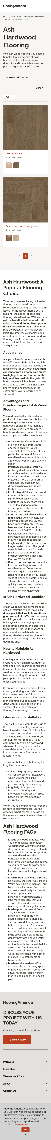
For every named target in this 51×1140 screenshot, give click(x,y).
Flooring (26, 16)
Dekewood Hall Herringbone (21, 226)
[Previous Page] (19, 256)
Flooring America (10, 16)
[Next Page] (31, 256)
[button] (11, 97)
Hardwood (39, 16)
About (6, 1083)
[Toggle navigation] (45, 6)
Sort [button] (38, 87)
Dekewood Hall (14, 153)
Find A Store (19, 1039)
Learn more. (21, 1124)
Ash (7, 97)
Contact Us (9, 1090)
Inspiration (9, 1069)
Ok (25, 1129)
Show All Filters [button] (15, 77)
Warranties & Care (13, 1076)
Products (8, 1061)
